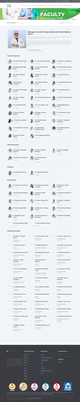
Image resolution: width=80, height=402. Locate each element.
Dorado (25, 368)
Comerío (25, 362)
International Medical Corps (46, 370)
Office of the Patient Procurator (46, 357)
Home (22, 5)
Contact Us (59, 5)
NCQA (42, 373)
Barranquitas (26, 354)
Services (33, 5)
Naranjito (25, 370)
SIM (17, 22)
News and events (51, 5)
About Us (27, 5)
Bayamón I (26, 357)
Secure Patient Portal (68, 5)
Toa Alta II (25, 378)
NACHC (42, 354)
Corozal (25, 365)
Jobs (59, 354)
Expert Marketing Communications (34, 398)
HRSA (42, 362)
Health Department (44, 360)
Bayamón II (26, 360)
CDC (42, 365)
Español (59, 362)
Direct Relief (43, 368)
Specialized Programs (41, 5)
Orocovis (25, 373)
